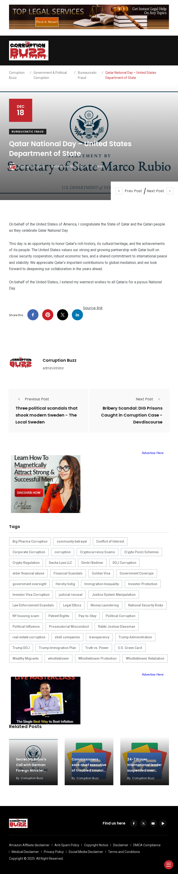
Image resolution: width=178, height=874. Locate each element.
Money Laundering (105, 605)
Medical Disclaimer (25, 852)
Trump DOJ (21, 648)
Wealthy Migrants (26, 658)
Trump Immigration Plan (57, 648)
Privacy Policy (54, 852)
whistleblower (58, 658)
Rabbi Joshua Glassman (116, 626)
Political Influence (26, 626)
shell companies (67, 637)
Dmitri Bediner (92, 563)
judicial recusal (71, 594)
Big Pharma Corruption (30, 541)
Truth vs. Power (97, 648)
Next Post (155, 191)
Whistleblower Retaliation (145, 658)
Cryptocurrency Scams (97, 552)
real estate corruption (29, 637)
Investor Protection (142, 584)
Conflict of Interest (110, 541)
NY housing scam (26, 616)
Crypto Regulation (26, 563)
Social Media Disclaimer (86, 852)
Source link (93, 308)
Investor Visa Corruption (31, 594)
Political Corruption (120, 616)
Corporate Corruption (29, 552)
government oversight (29, 584)
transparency (99, 637)
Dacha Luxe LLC (60, 563)
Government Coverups (137, 573)
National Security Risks (145, 605)
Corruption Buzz (59, 360)
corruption (62, 552)
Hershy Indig (65, 584)
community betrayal (72, 541)
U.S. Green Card (130, 648)
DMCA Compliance (147, 845)
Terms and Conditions (124, 852)
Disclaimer (120, 845)
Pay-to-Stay (87, 616)
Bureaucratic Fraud (28, 131)
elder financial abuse (28, 573)
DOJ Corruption (124, 563)
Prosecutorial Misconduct (69, 626)
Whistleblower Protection (97, 658)
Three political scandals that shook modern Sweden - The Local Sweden (47, 415)
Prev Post (133, 191)
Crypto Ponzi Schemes (141, 552)
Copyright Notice (96, 845)
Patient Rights (58, 616)
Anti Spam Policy (66, 845)
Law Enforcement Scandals (33, 605)
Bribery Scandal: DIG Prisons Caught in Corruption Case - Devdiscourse (131, 415)
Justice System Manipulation (114, 594)
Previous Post (37, 399)
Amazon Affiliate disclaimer (29, 845)
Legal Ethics (72, 605)
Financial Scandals (68, 573)
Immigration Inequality (101, 584)
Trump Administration (135, 637)
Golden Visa (101, 573)
